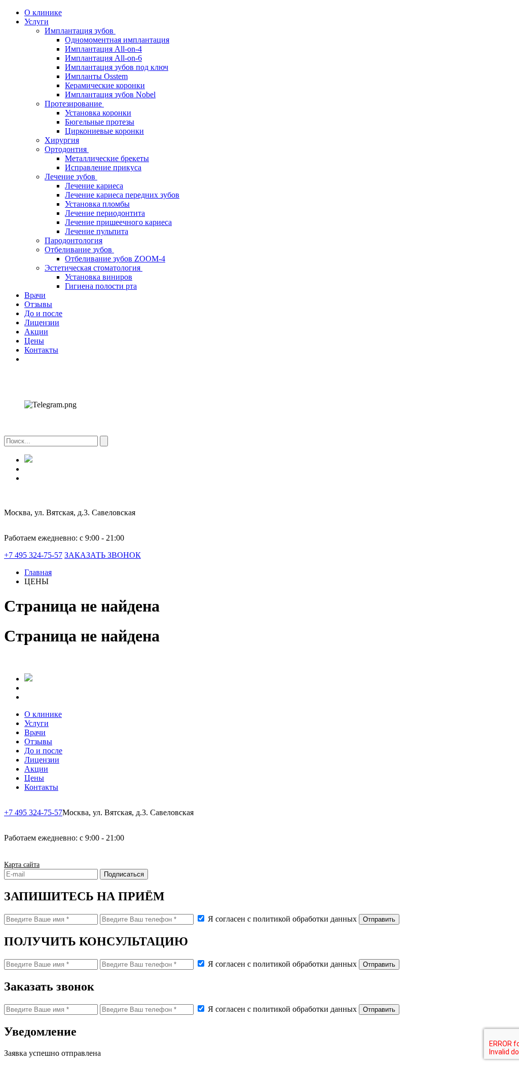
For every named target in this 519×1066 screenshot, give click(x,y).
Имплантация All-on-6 (103, 58)
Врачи (35, 295)
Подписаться (124, 874)
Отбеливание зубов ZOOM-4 (115, 258)
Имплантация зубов (80, 30)
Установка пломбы (97, 204)
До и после (43, 313)
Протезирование (74, 103)
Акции (36, 331)
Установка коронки (98, 112)
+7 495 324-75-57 (33, 555)
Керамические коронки (105, 85)
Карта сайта (22, 864)
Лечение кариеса (94, 185)
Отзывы (38, 304)
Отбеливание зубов (79, 249)
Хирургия (62, 140)
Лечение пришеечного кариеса (118, 222)
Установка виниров (98, 277)
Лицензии (41, 322)
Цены (34, 340)
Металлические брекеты (107, 158)
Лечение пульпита (96, 231)
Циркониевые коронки (104, 131)
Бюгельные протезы (99, 122)
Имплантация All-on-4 (103, 49)
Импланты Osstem (96, 76)
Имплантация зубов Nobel (110, 94)
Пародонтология (73, 240)
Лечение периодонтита (105, 213)
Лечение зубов (71, 176)
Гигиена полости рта (101, 286)
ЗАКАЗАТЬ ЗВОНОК (102, 555)
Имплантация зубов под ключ (116, 67)
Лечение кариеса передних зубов (122, 195)
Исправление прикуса (103, 167)
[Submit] (104, 441)
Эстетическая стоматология (93, 267)
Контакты (41, 350)
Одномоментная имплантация (117, 39)
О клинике (43, 12)
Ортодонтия (67, 149)
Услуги (36, 21)
